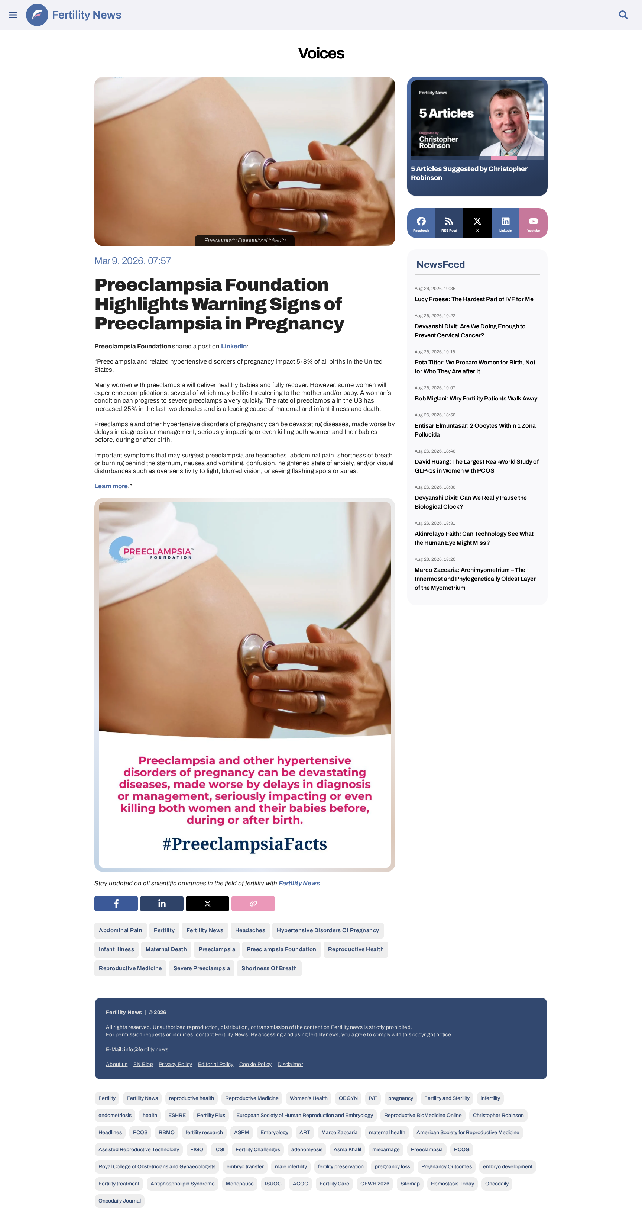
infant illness (116, 949)
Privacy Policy (175, 1064)
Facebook (421, 230)
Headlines (110, 1132)
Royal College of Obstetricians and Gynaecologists (156, 1166)
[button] (424, 158)
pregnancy (400, 1098)
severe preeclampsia (202, 968)
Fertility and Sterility (447, 1098)
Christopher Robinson (498, 1115)
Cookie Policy (255, 1064)
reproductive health (356, 949)
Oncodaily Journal (119, 1201)
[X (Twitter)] (207, 903)
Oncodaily (497, 1184)
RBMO (167, 1132)
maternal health (387, 1132)
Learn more (111, 486)
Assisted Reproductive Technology (138, 1149)
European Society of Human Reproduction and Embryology (304, 1115)
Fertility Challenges (258, 1149)
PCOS (140, 1132)
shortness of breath (269, 968)
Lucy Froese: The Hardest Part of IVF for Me (474, 299)
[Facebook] (421, 220)
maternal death (166, 949)
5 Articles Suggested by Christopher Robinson (469, 173)
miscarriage (386, 1149)
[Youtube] (533, 220)
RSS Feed (449, 230)
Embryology (274, 1132)
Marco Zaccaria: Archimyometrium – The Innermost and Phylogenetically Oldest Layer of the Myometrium (475, 579)
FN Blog (143, 1064)
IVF (373, 1098)
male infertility (291, 1166)
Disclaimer (290, 1064)
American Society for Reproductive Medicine (467, 1132)
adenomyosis (306, 1149)
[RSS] (449, 220)
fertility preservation (341, 1166)
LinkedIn (234, 346)
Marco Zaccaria (339, 1132)
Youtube (533, 230)
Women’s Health (309, 1098)
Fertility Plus (211, 1115)
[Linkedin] (506, 220)
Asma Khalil (347, 1149)
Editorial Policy (216, 1064)
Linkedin (505, 230)
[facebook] (116, 903)
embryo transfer (245, 1166)
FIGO (196, 1149)
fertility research (204, 1132)
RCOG (462, 1149)
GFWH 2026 (374, 1184)
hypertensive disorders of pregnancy (328, 930)
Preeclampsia (216, 949)
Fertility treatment (118, 1184)
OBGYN (348, 1098)
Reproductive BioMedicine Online (423, 1115)
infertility (490, 1098)
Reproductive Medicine (130, 968)
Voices (321, 53)
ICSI (219, 1149)
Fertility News (86, 15)
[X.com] (477, 220)
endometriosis (115, 1115)
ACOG (300, 1184)
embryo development (507, 1166)
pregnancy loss (392, 1166)
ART (304, 1132)
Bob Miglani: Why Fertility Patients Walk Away (476, 398)
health (150, 1115)
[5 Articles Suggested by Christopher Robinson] (477, 120)
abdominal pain (120, 930)
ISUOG (273, 1184)
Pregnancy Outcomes (446, 1166)
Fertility (164, 930)
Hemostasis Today (452, 1184)
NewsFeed (440, 264)
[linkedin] (162, 903)
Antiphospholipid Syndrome (182, 1184)
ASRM (241, 1132)
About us (116, 1064)
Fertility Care (334, 1184)
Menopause (240, 1184)
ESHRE (177, 1115)
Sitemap (410, 1184)
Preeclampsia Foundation (282, 949)
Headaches (250, 930)
